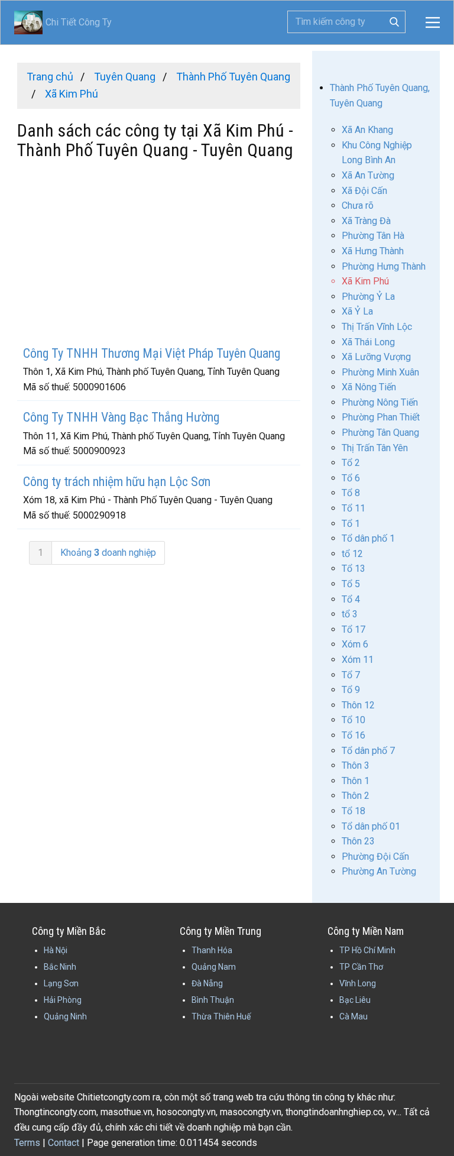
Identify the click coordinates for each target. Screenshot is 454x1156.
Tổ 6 (351, 478)
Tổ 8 (351, 492)
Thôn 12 (358, 705)
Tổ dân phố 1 (368, 538)
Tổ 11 (353, 508)
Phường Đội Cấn (375, 856)
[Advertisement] (158, 254)
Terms (27, 1142)
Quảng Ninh (65, 1016)
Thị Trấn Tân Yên (375, 448)
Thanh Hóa (212, 950)
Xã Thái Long (368, 342)
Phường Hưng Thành (384, 266)
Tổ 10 (353, 720)
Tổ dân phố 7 (368, 750)
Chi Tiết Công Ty (63, 22)
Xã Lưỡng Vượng (376, 356)
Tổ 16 (353, 735)
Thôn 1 (355, 780)
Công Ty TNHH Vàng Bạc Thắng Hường (121, 417)
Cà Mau (353, 1016)
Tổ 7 (351, 675)
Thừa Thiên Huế (221, 1016)
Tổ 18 (353, 811)
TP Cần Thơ (361, 967)
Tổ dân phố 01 (371, 826)
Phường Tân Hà (373, 235)
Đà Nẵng (207, 983)
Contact (63, 1142)
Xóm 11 (358, 659)
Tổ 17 (353, 629)
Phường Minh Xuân (380, 372)
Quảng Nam (214, 967)
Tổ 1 (351, 523)
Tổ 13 (353, 568)
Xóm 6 (355, 644)
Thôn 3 (355, 765)
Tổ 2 (351, 462)
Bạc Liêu (355, 1000)
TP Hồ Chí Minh (367, 950)
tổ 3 (350, 614)
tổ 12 (352, 553)
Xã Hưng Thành (373, 251)
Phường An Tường (379, 871)
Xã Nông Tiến (369, 387)
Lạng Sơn (61, 983)
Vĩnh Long (357, 983)
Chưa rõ (358, 205)
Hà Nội (55, 950)
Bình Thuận (213, 1000)
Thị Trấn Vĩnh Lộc (377, 326)
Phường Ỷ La (368, 296)
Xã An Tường (368, 175)
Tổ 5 (351, 584)
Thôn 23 (358, 841)
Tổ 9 (351, 689)
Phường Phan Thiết (381, 417)
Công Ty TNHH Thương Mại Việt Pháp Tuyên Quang (151, 353)
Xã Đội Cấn (364, 190)
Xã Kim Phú (365, 281)
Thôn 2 (355, 795)
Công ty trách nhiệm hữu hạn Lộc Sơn (116, 481)
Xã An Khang (367, 129)
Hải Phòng (63, 1000)
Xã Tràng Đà (366, 220)
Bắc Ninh (60, 967)
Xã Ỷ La (357, 311)
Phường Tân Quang (380, 432)
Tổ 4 (351, 599)
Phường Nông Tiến (380, 402)
